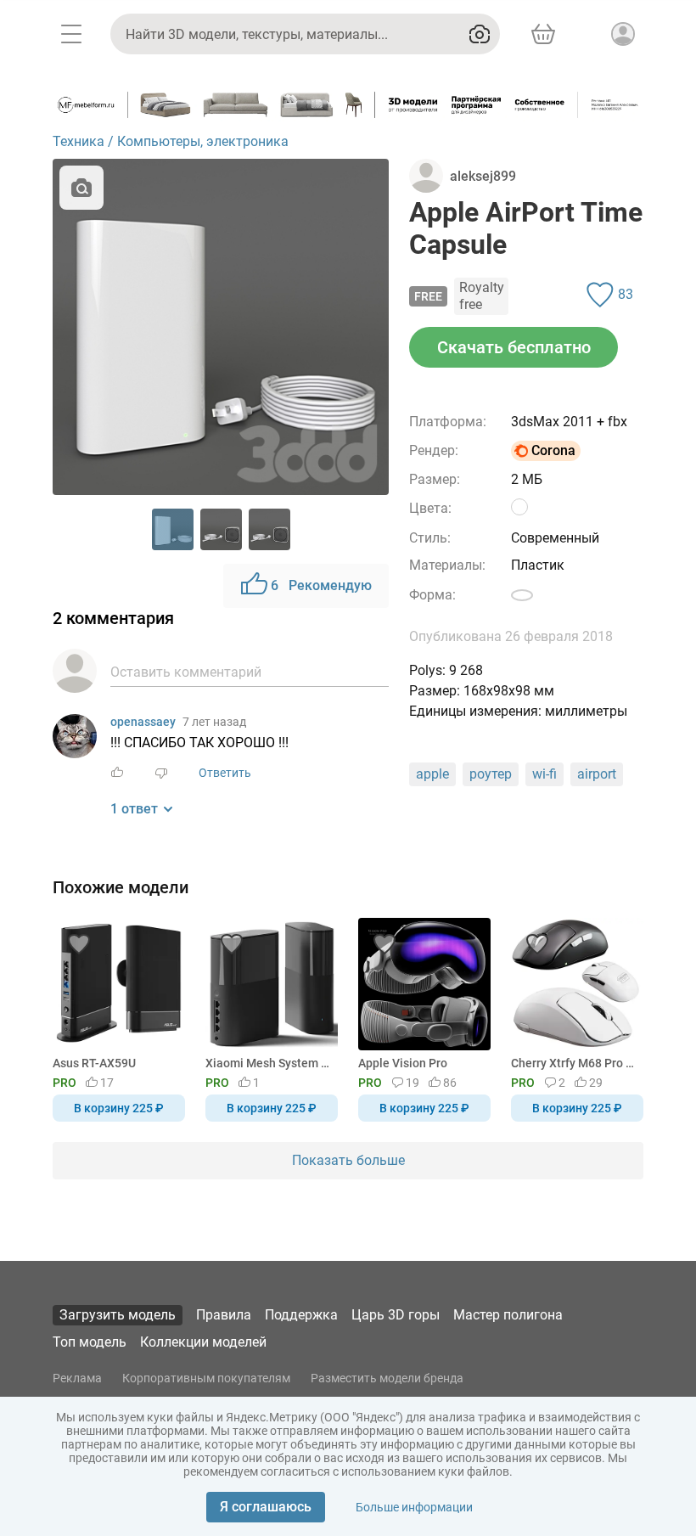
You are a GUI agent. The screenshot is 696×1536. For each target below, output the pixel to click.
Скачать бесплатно (514, 347)
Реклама (77, 1378)
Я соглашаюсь (266, 1507)
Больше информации (414, 1507)
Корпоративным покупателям (206, 1378)
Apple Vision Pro (402, 1063)
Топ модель (89, 1342)
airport (596, 774)
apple (432, 774)
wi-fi (544, 774)
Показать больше (348, 1160)
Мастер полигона (508, 1315)
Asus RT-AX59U (94, 1063)
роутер (490, 774)
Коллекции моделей (203, 1342)
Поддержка (301, 1315)
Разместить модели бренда (387, 1378)
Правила (223, 1315)
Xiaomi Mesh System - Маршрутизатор (268, 1063)
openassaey (143, 722)
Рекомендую (321, 585)
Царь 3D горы (395, 1315)
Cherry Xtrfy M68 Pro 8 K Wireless (574, 1063)
